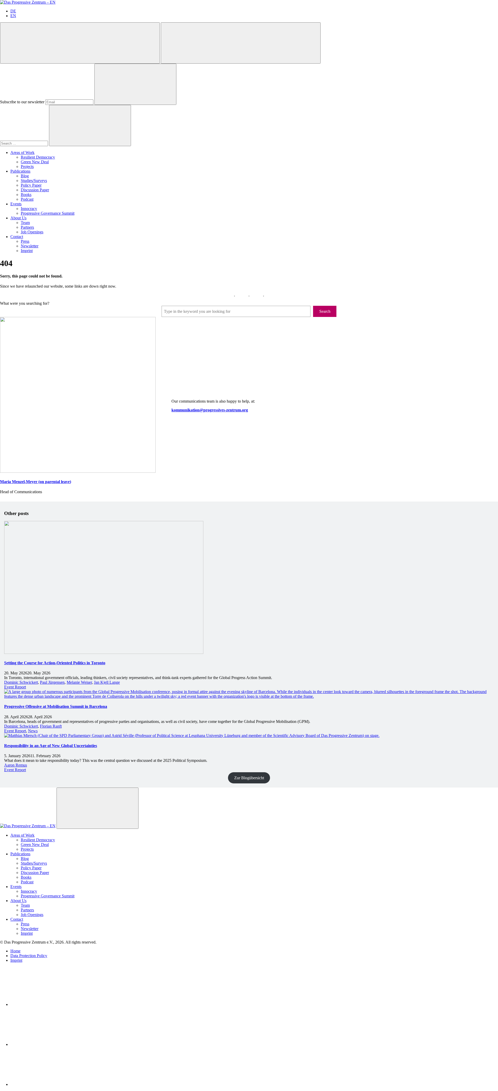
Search (324, 311)
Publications (20, 171)
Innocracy (29, 208)
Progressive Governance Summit (47, 213)
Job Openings (32, 232)
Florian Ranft (51, 726)
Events (16, 204)
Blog (25, 176)
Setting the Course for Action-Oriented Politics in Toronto (54, 663)
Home (15, 951)
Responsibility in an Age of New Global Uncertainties (50, 745)
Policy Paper (31, 185)
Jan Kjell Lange (107, 682)
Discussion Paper (35, 190)
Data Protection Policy (28, 955)
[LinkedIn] (49, 1004)
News (33, 731)
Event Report (15, 687)
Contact (16, 236)
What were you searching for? (24, 303)
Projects (27, 166)
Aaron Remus (15, 765)
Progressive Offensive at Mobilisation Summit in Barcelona (55, 706)
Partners (27, 227)
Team (25, 222)
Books (26, 194)
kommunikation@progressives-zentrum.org (209, 410)
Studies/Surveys (34, 180)
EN (13, 15)
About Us (18, 218)
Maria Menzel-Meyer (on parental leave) (35, 481)
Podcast (27, 199)
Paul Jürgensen (52, 682)
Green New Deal (35, 162)
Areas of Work (22, 152)
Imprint (27, 250)
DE (13, 11)
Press (25, 241)
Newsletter (29, 246)
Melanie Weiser (79, 682)
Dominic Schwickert (21, 682)
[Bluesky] (49, 1044)
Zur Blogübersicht (249, 778)
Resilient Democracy (38, 157)
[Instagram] (49, 1084)
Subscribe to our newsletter (22, 102)
